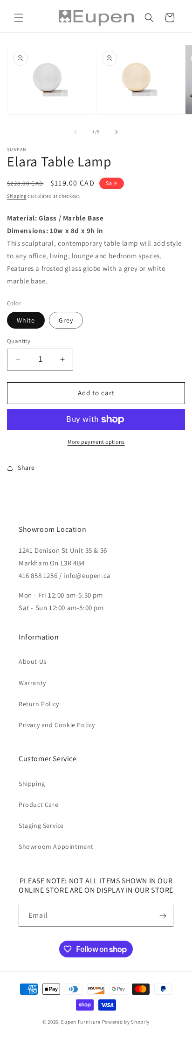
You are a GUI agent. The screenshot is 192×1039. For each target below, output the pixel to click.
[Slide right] (116, 132)
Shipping (17, 196)
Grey (66, 320)
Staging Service (41, 825)
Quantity (18, 341)
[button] (18, 17)
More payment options (96, 441)
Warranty (32, 683)
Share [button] (26, 467)
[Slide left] (75, 132)
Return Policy (39, 704)
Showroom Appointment (56, 846)
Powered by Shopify (126, 1021)
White (26, 320)
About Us (33, 661)
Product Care (38, 804)
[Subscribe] (162, 916)
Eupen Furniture (81, 1021)
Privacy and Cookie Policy (57, 725)
